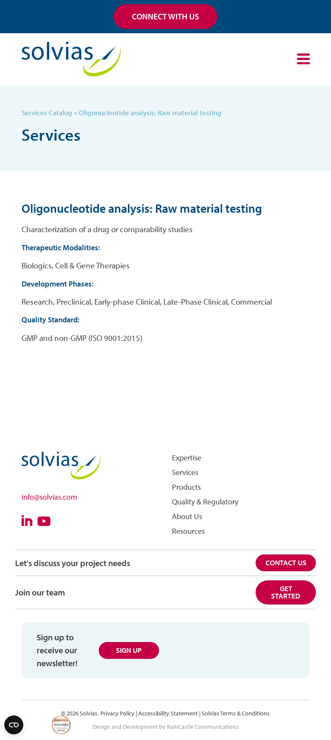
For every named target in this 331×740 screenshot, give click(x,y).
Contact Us (285, 562)
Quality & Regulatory (205, 502)
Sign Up (129, 650)
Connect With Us (165, 16)
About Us (187, 516)
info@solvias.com (49, 497)
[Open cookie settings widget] (13, 724)
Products (186, 487)
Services (185, 472)
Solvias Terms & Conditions (236, 713)
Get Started (285, 592)
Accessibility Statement (168, 713)
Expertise (186, 458)
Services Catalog (47, 112)
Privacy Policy (117, 713)
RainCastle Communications (203, 727)
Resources (188, 531)
